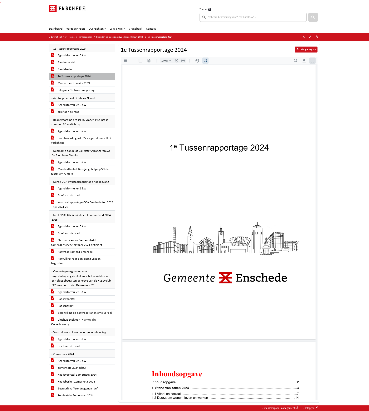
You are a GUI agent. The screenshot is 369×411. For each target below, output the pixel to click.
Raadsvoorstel (66, 62)
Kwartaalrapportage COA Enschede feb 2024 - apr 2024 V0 (82, 205)
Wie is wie (116, 28)
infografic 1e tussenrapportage (76, 90)
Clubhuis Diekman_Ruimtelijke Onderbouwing (73, 322)
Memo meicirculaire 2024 (73, 83)
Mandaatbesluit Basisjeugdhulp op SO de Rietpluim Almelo (80, 171)
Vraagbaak (135, 28)
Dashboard (55, 28)
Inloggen (309, 408)
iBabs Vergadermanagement (279, 408)
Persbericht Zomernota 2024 (75, 395)
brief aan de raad (68, 111)
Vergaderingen (75, 28)
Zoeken (203, 9)
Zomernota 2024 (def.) (71, 367)
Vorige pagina (308, 49)
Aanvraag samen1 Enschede (75, 251)
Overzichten (96, 28)
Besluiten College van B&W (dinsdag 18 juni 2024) (120, 37)
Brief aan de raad (68, 195)
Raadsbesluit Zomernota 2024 (76, 381)
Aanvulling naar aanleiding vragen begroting (76, 261)
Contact (151, 28)
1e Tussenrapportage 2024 (74, 76)
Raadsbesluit (65, 69)
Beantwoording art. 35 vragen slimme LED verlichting (81, 140)
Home (72, 37)
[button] (313, 17)
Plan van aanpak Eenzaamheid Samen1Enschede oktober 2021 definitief (76, 243)
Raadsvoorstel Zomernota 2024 (77, 374)
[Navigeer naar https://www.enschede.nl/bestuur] (68, 15)
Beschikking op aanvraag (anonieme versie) (84, 312)
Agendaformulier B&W (71, 55)
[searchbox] (253, 17)
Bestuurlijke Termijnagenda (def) (78, 388)
